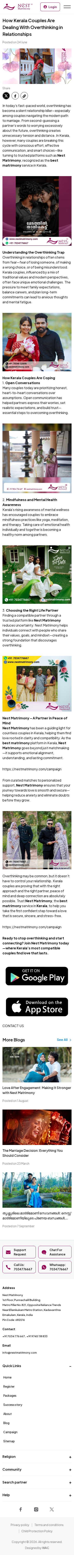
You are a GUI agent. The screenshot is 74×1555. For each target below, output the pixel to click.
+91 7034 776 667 (13, 1336)
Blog (6, 1423)
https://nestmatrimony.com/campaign (31, 769)
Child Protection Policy (37, 1531)
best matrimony (16, 743)
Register (9, 1386)
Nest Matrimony (47, 620)
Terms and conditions (49, 1525)
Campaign (10, 1432)
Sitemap (9, 1441)
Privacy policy (20, 1525)
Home (7, 1377)
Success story (12, 1404)
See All (62, 1039)
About (7, 1414)
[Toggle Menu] (67, 7)
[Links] (21, 1508)
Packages (9, 1395)
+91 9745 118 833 (37, 1336)
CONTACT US (13, 1026)
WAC (45, 1548)
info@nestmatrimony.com (19, 1352)
